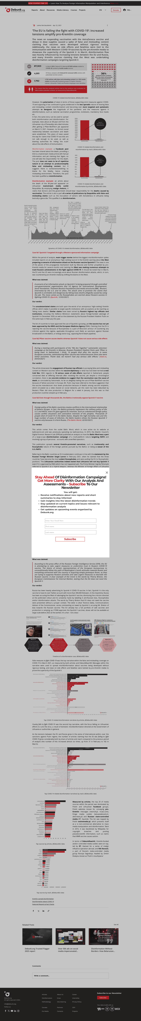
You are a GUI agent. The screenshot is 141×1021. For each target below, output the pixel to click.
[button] (107, 472)
